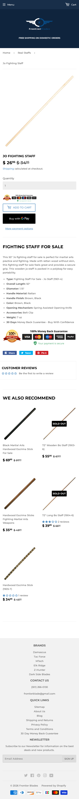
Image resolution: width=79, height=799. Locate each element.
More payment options (19, 228)
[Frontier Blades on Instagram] (45, 775)
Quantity (8, 178)
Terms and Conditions (39, 729)
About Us (39, 711)
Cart (73, 4)
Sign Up (69, 758)
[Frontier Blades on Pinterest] (39, 775)
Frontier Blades (28, 785)
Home (6, 52)
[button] (50, 521)
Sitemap (39, 706)
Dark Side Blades (39, 674)
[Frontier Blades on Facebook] (32, 775)
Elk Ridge (39, 665)
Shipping (8, 168)
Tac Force (39, 656)
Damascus (39, 652)
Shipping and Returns (39, 720)
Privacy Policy (39, 724)
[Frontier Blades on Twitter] (26, 775)
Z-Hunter (39, 669)
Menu (10, 4)
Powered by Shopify (54, 785)
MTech (40, 661)
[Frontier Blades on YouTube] (51, 775)
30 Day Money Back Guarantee (39, 733)
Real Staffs (24, 52)
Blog (39, 715)
